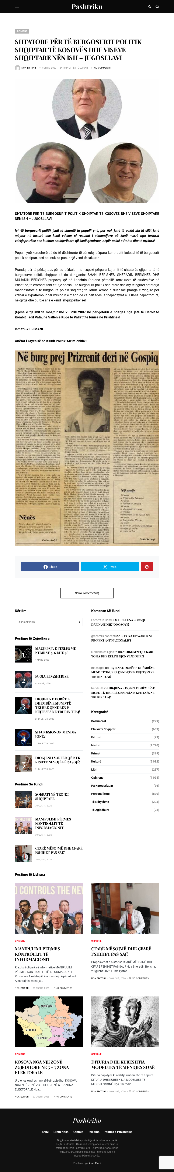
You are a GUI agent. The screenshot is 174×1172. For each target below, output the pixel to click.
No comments (102, 67)
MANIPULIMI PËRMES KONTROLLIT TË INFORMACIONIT (53, 823)
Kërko (79, 622)
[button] (17, 6)
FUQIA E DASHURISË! (52, 676)
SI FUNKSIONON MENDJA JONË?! (55, 734)
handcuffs (98, 688)
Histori (95, 745)
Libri (94, 769)
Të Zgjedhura (100, 810)
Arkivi (45, 1132)
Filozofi (96, 737)
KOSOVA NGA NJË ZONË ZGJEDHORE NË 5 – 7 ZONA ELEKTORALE (42, 1067)
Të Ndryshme (100, 801)
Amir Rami (95, 1163)
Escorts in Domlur (102, 620)
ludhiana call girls (102, 652)
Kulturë (96, 761)
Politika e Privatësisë (118, 1132)
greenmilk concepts (104, 636)
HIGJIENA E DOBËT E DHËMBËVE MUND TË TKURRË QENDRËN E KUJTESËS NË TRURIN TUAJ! (57, 705)
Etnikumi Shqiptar (103, 729)
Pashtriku (87, 6)
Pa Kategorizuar (102, 785)
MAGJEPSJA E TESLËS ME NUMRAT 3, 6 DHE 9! (55, 650)
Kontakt (78, 1132)
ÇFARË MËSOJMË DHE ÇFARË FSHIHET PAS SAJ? (58, 850)
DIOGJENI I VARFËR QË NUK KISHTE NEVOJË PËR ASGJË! (57, 760)
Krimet (95, 753)
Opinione (22, 31)
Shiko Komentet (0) (87, 593)
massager (97, 668)
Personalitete (100, 793)
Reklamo (94, 1132)
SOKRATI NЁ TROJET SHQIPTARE (52, 796)
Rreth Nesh (61, 1132)
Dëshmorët (98, 721)
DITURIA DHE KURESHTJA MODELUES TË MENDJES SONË (123, 1064)
